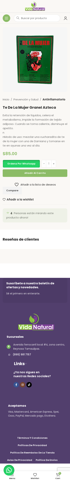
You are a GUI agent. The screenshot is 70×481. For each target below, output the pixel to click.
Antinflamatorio (54, 99)
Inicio (6, 99)
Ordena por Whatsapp (21, 163)
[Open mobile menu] (6, 18)
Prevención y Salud (25, 99)
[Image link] (36, 322)
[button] (21, 164)
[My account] (65, 18)
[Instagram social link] (22, 384)
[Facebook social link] (16, 384)
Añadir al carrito (35, 173)
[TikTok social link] (29, 384)
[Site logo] (35, 6)
